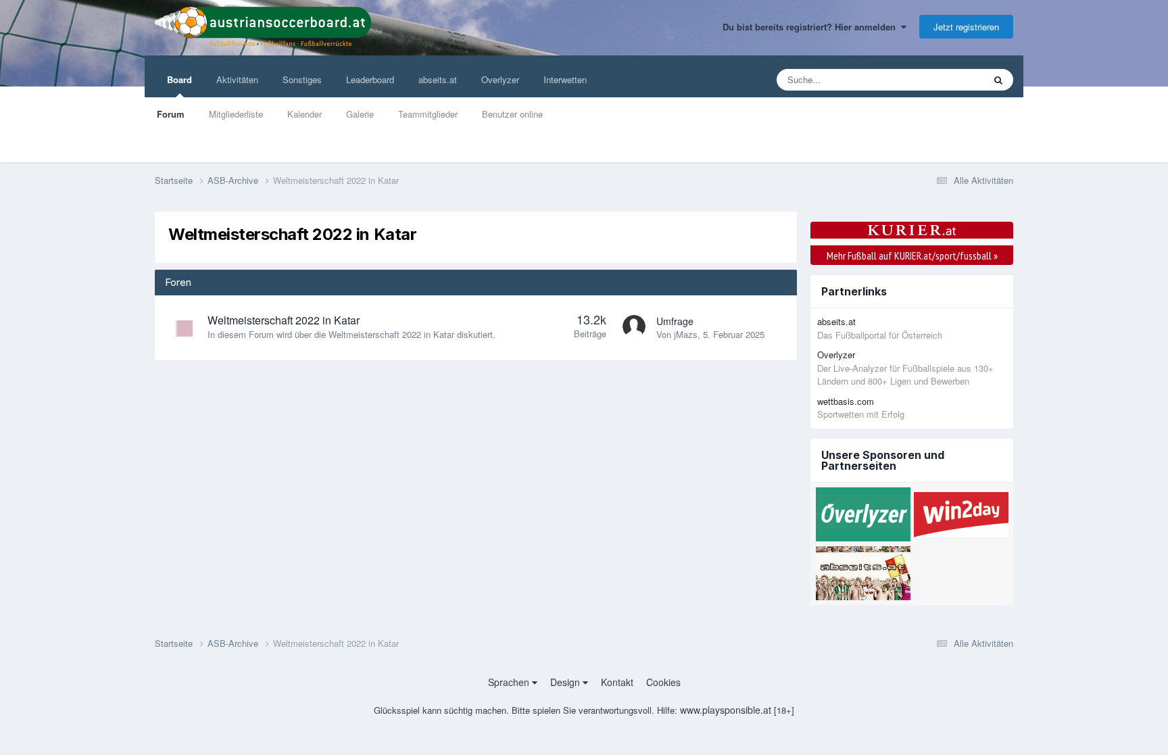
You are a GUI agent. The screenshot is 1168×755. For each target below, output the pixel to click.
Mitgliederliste (236, 113)
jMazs (686, 334)
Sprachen (510, 682)
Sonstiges (302, 79)
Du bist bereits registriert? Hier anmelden (812, 26)
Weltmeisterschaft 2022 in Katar (284, 320)
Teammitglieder (428, 113)
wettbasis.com (845, 401)
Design (566, 682)
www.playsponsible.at (725, 709)
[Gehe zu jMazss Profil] (634, 326)
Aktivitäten (237, 79)
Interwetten (565, 79)
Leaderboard (370, 79)
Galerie (360, 113)
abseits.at (437, 79)
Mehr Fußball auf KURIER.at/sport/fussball (912, 255)
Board (179, 79)
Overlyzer (500, 79)
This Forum (944, 79)
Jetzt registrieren (966, 26)
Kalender (304, 113)
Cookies (663, 682)
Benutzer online (512, 113)
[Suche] (998, 80)
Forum (171, 113)
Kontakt (617, 682)
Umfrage (675, 321)
